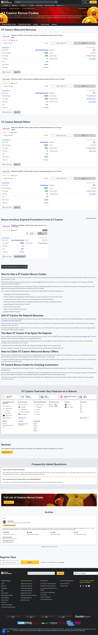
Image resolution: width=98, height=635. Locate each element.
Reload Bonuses (44, 142)
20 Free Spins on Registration (47, 592)
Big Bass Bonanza (91, 98)
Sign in (62, 562)
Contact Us (4, 602)
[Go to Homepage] (6, 2)
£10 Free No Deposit (45, 597)
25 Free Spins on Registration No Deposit (48, 589)
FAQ (2, 590)
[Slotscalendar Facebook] (81, 585)
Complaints (4, 588)
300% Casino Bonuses (26, 588)
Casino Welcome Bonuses (41, 49)
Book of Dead (92, 58)
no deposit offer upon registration (11, 321)
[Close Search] (56, 2)
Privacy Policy (4, 593)
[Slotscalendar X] (83, 585)
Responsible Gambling (6, 595)
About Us (3, 586)
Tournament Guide (64, 583)
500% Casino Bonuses (26, 583)
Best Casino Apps (25, 600)
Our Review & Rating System (8, 607)
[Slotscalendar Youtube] (89, 585)
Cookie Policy (4, 600)
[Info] (4, 631)
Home (2, 583)
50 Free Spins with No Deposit (48, 583)
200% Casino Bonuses (26, 590)
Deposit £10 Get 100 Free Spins (29, 595)
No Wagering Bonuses (26, 597)
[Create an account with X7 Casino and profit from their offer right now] (91, 47)
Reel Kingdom (92, 101)
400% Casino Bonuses (26, 586)
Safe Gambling (5, 597)
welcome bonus (85, 355)
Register (30, 562)
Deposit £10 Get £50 (26, 593)
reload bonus (30, 372)
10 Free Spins (43, 594)
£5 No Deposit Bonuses (46, 599)
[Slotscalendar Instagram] (86, 585)
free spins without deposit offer (81, 336)
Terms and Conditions (6, 604)
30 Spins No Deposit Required (48, 586)
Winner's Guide (64, 586)
